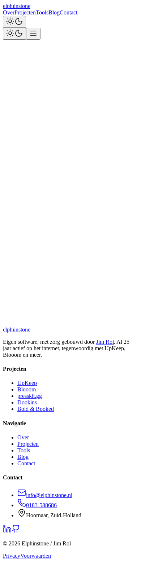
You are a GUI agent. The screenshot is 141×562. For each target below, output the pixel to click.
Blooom (26, 389)
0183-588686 (41, 505)
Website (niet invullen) (28, 294)
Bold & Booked (35, 409)
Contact (68, 12)
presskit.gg (29, 396)
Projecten (25, 12)
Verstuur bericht (22, 306)
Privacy (11, 556)
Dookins (27, 402)
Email (9, 256)
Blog (54, 12)
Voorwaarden (35, 556)
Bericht (11, 288)
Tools (42, 12)
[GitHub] (16, 242)
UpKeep (27, 383)
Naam (10, 249)
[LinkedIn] (7, 242)
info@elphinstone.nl (96, 319)
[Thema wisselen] (14, 22)
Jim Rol (105, 342)
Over (8, 12)
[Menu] (33, 34)
